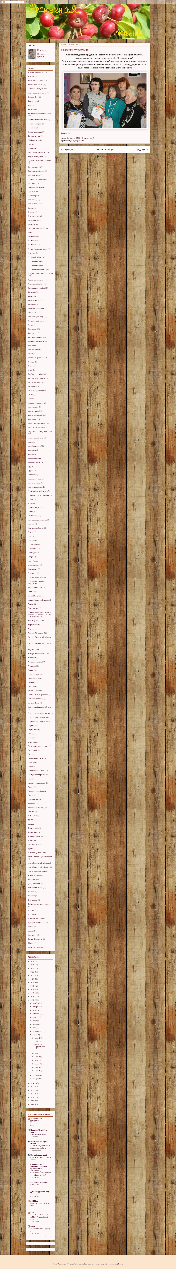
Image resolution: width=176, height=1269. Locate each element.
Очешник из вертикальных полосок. (40, 1204)
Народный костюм (35, 487)
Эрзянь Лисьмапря (35, 939)
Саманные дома (34, 678)
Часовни (31, 891)
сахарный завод (34, 690)
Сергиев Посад (33, 703)
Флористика (32, 832)
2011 (33, 1093)
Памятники (32, 515)
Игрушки (31, 253)
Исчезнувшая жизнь (35, 280)
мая (34, 1027)
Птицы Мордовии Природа (38, 600)
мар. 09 (38, 1067)
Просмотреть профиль (42, 55)
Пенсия (30, 532)
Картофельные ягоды (38, 1134)
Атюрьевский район (35, 80)
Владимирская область (36, 152)
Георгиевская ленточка (36, 187)
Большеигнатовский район (38, 119)
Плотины (31, 540)
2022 (33, 975)
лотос (30, 370)
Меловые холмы (34, 382)
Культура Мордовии (35, 357)
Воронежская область (36, 171)
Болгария (31, 109)
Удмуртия (31, 803)
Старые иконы (33, 729)
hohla (32, 1226)
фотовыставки (33, 844)
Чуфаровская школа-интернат (39, 904)
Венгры (30, 144)
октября (36, 1010)
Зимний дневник (36, 1194)
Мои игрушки (33, 411)
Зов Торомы (32, 244)
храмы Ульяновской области (38, 871)
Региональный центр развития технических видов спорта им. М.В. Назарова (40, 614)
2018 (33, 989)
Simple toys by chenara (39, 1182)
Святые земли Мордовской (38, 694)
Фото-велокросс (34, 836)
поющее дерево (34, 565)
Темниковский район (36, 770)
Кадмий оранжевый (38, 1155)
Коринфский (32, 333)
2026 (33, 961)
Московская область (35, 438)
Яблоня (30, 943)
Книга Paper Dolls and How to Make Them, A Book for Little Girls (40, 1217)
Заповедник (32, 236)
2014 (33, 1083)
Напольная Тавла (34, 479)
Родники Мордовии (35, 633)
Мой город (32, 419)
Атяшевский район (35, 84)
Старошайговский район (37, 721)
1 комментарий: (88, 138)
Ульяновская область (36, 807)
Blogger (120, 1264)
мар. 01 (38, 1070)
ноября (36, 1006)
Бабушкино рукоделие (36, 88)
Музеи (30, 454)
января (35, 1078)
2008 (33, 1104)
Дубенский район (34, 220)
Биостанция (32, 101)
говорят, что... (35, 1184)
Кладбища (32, 304)
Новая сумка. (35, 1123)
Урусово (31, 811)
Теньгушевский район (36, 774)
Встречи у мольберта (36, 179)
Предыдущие (142, 150)
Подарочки (32, 548)
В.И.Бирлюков (33, 140)
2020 (33, 982)
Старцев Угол (33, 725)
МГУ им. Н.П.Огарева (36, 378)
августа (36, 1017)
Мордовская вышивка (36, 427)
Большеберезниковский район (39, 113)
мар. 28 (38, 1041)
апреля (35, 1031)
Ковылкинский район (36, 321)
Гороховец (32, 195)
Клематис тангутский (36, 308)
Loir (32, 1212)
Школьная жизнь (34, 918)
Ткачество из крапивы (36, 783)
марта (35, 1035)
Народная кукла (34, 483)
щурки (30, 931)
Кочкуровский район (36, 337)
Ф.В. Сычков (33, 815)
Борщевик (32, 128)
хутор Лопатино (34, 883)
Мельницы (32, 386)
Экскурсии (32, 935)
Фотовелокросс (33, 840)
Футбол (30, 848)
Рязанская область (34, 674)
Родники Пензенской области (39, 637)
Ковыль (30, 325)
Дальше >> (65, 133)
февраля (36, 1075)
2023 (33, 972)
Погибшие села (34, 544)
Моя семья (32, 450)
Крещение (32, 345)
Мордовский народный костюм (40, 431)
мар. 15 (38, 1060)
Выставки (31, 183)
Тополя (30, 787)
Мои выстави (33, 407)
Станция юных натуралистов (39, 713)
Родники (31, 629)
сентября (36, 1013)
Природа (31, 573)
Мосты (30, 442)
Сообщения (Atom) (111, 156)
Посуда (30, 556)
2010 (33, 1097)
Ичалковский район (35, 284)
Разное (30, 604)
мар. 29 (38, 1038)
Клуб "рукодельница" (76, 141)
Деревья (31, 208)
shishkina (34, 1201)
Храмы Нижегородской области (40, 856)
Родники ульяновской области (39, 643)
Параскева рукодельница (37, 520)
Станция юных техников (37, 717)
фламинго (31, 824)
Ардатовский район (35, 72)
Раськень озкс (33, 608)
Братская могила (34, 136)
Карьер (30, 296)
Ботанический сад (35, 132)
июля (35, 1020)
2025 (33, 964)
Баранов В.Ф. (33, 97)
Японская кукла (34, 947)
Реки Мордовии (34, 620)
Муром (30, 470)
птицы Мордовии (34, 596)
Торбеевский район (35, 791)
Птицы (30, 591)
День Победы (33, 203)
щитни (30, 926)
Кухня (30, 366)
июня (35, 1024)
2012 (33, 1090)
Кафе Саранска (33, 300)
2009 (33, 1100)
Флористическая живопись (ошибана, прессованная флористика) (38, 1167)
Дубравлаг (32, 224)
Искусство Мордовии (36, 269)
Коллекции (32, 329)
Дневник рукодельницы (40, 1191)
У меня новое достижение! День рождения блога (40, 1146)
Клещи (30, 312)
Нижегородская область (37, 491)
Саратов (31, 686)
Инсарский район (34, 257)
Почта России (33, 561)
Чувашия (31, 895)
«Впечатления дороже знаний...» (39, 1142)
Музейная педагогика (36, 462)
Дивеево (31, 212)
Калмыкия (32, 292)
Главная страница (104, 150)
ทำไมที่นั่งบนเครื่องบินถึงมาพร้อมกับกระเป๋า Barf (40, 1174)
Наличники (32, 474)
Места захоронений (35, 390)
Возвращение (33, 167)
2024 (33, 968)
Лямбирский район (35, 374)
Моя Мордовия (33, 446)
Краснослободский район (37, 341)
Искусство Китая (34, 261)
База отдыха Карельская (37, 93)
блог (29, 105)
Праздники (32, 569)
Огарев (30, 499)
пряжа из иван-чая (35, 587)
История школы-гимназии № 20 (40, 273)
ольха (30, 503)
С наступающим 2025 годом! (41, 1157)
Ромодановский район (36, 653)
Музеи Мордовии (34, 458)
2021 (33, 979)
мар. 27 (38, 1053)
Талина (30, 754)
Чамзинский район (35, 887)
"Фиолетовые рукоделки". (36, 1119)
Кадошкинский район (36, 288)
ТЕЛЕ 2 (31, 762)
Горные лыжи (33, 191)
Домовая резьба (34, 216)
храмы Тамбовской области (38, 867)
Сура (29, 733)
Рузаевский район (35, 662)
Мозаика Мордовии (35, 403)
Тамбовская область (35, 758)
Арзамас (31, 76)
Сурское (31, 738)
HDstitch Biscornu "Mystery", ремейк (40, 1229)
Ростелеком (32, 657)
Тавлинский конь (34, 750)
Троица (30, 795)
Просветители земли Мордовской (36, 582)
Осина (30, 511)
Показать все (49, 1237)
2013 (33, 1086)
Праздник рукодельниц (75, 49)
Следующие (67, 150)
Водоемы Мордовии (35, 156)
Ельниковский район (36, 228)
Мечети (30, 394)
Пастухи (31, 524)
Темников (31, 766)
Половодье (32, 552)
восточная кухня (34, 175)
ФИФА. (30, 820)
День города (32, 199)
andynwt (103, 1264)
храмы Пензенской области (38, 863)
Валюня (43, 50)
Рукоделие (32, 666)
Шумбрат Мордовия (35, 922)
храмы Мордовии (34, 852)
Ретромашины (33, 624)
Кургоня (31, 362)
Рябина (30, 670)
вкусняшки (32, 148)
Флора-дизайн (33, 828)
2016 (33, 996)
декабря (36, 1003)
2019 (33, 986)
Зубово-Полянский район (38, 249)
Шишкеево (32, 914)
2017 (33, 993)
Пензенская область (35, 528)
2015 (33, 1000)
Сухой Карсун (33, 742)
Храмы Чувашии (34, 875)
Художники (32, 879)
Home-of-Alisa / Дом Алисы (38, 1131)
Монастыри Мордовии (36, 423)
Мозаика (31, 398)
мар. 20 (38, 1056)
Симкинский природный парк (39, 707)
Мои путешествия (35, 415)
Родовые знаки (33, 649)
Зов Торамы (32, 240)
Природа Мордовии (35, 577)
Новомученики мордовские (38, 495)
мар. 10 (38, 1064)
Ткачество (31, 779)
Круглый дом (33, 349)
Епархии (31, 232)
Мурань (31, 466)
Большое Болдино (35, 124)
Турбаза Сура (33, 799)
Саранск (31, 682)
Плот (30, 536)
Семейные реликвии (36, 698)
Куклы (30, 353)
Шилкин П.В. (33, 910)
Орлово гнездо (33, 507)
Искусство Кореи (34, 265)
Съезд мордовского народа (38, 746)
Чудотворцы (32, 900)
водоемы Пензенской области (39, 160)
